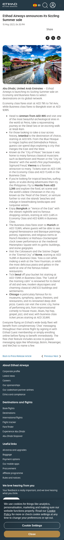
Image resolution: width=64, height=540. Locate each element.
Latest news (9, 375)
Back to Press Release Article (17, 356)
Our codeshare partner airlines (18, 389)
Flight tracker (9, 422)
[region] (32, 520)
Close (32, 534)
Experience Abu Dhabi (14, 431)
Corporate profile (11, 371)
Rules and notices (11, 477)
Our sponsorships (11, 385)
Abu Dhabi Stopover (13, 436)
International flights (12, 417)
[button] (36, 5)
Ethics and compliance (14, 394)
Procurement (9, 468)
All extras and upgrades (14, 449)
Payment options (11, 459)
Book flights (8, 408)
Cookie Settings (32, 525)
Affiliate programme (13, 473)
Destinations (9, 412)
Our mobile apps (11, 463)
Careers (7, 380)
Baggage (7, 454)
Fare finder (8, 426)
